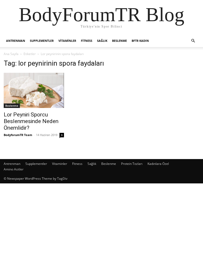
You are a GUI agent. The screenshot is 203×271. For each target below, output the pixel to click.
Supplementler (42, 41)
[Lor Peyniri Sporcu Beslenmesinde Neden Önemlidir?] (34, 90)
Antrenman (15, 41)
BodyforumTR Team (18, 135)
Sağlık (102, 41)
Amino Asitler (14, 169)
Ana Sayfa (11, 54)
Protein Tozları (131, 163)
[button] (193, 40)
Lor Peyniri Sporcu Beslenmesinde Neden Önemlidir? (31, 121)
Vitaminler (67, 41)
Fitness (86, 41)
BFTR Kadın (140, 41)
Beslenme (119, 41)
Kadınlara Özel (158, 163)
